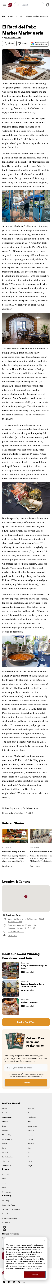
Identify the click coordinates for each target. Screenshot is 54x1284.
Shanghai (5, 1161)
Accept (35, 1274)
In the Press (6, 1214)
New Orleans (7, 1139)
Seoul (30, 1157)
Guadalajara (32, 1117)
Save (24, 43)
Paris (3, 1148)
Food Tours (6, 1174)
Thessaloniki (6, 1166)
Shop (4, 1187)
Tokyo (30, 1166)
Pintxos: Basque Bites (13, 851)
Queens (5, 1152)
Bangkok (31, 1108)
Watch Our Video (8, 1205)
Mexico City (6, 1135)
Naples (30, 1135)
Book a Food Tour (26, 1022)
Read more (7, 866)
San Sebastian (7, 1157)
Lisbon (4, 1126)
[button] (26, 896)
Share (11, 43)
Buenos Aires (7, 1117)
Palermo (31, 1144)
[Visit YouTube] (23, 1282)
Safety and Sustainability (11, 1209)
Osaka (4, 1144)
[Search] (18, 5)
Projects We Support (9, 1218)
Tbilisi (30, 1161)
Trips (4, 1183)
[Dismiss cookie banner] (45, 1240)
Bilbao (30, 1113)
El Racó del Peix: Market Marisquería (34, 16)
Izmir (29, 1122)
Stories (13, 16)
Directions (12, 935)
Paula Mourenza (13, 37)
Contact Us (6, 1223)
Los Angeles (32, 1126)
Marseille (31, 1130)
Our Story (5, 1201)
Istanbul (5, 1122)
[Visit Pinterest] (18, 1282)
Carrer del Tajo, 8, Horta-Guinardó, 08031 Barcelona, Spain (26, 920)
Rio (29, 1152)
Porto (29, 1148)
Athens (4, 1108)
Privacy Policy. (34, 1268)
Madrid (5, 1130)
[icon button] (4, 5)
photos (15, 808)
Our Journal (6, 1192)
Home (5, 16)
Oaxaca (30, 1139)
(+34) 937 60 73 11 (16, 931)
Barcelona (6, 847)
